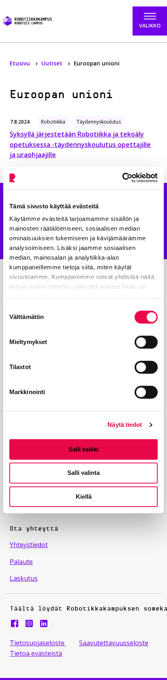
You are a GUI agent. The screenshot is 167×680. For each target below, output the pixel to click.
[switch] (146, 342)
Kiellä (84, 496)
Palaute (21, 561)
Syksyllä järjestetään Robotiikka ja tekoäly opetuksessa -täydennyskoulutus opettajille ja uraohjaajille (80, 144)
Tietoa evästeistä (36, 653)
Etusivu (21, 63)
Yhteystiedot (29, 544)
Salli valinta (83, 473)
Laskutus (24, 578)
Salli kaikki (83, 449)
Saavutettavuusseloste (113, 642)
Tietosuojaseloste (38, 642)
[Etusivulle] (39, 21)
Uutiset (52, 63)
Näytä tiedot (124, 424)
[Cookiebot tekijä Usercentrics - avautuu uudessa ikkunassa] (122, 177)
